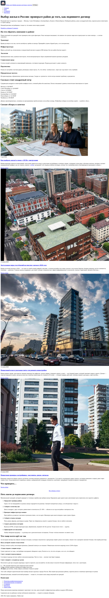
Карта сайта (7, 587)
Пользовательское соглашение (13, 582)
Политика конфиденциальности (13, 581)
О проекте (7, 11)
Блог (5, 9)
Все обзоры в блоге (54, 491)
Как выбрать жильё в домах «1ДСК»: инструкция (19, 160)
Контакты (7, 12)
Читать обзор (4, 168)
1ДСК (32, 165)
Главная (6, 8)
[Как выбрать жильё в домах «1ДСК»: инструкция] (44, 155)
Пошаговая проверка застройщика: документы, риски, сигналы (25, 475)
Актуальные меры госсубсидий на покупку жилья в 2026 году (24, 265)
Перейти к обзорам (6, 28)
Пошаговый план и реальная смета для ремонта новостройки (24, 370)
